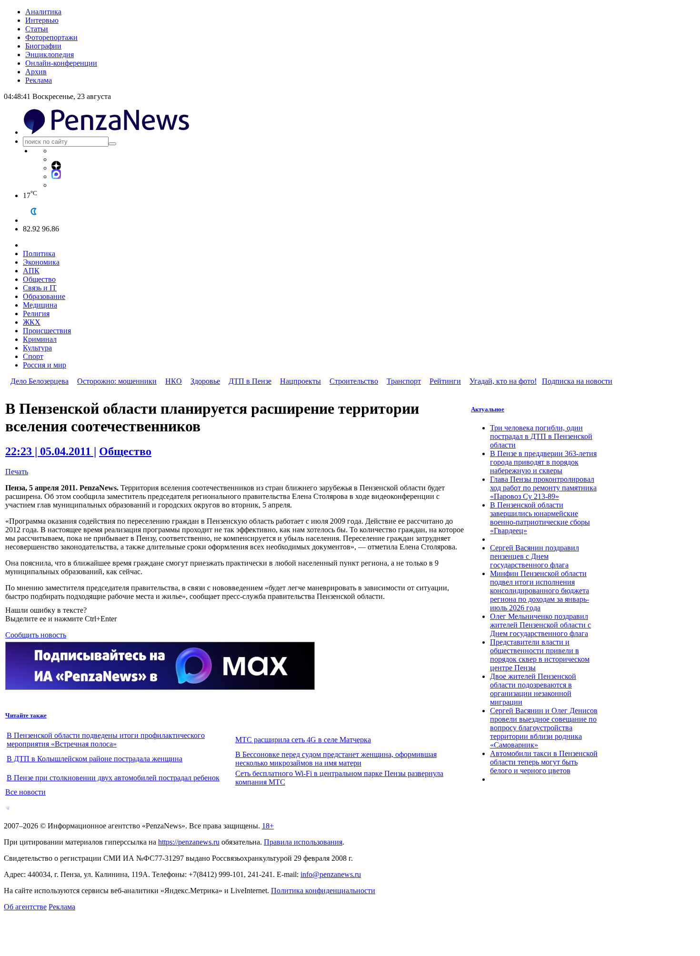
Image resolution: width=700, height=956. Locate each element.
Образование (44, 296)
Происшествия (47, 331)
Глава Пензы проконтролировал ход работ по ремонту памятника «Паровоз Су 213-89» (543, 487)
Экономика (41, 262)
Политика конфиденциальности (323, 890)
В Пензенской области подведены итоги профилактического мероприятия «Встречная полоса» (106, 739)
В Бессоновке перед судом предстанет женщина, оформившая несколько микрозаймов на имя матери (336, 758)
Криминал (40, 339)
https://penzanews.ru (189, 842)
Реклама (38, 80)
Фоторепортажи (51, 37)
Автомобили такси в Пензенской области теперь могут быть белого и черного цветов (544, 762)
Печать (16, 472)
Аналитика (43, 12)
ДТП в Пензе (250, 381)
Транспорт (404, 381)
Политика (39, 253)
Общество (39, 279)
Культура (37, 348)
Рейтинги (445, 381)
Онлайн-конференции (61, 63)
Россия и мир (44, 365)
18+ (268, 826)
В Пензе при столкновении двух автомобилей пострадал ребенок (113, 778)
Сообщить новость (35, 635)
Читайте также (26, 715)
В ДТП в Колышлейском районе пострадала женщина (94, 759)
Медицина (40, 305)
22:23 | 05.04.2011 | (50, 451)
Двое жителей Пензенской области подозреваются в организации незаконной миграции (533, 689)
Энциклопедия (49, 54)
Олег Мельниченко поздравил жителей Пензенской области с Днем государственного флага (540, 624)
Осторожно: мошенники (117, 381)
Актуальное (487, 409)
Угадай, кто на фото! (503, 381)
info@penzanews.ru (330, 874)
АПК (31, 271)
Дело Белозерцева (39, 381)
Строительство (354, 381)
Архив (36, 72)
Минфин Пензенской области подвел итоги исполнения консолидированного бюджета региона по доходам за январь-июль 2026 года (539, 590)
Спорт (33, 356)
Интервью (42, 20)
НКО (173, 381)
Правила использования (303, 842)
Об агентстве (25, 907)
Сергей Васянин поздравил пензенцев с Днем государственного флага (534, 556)
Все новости (25, 792)
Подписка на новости (577, 381)
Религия (36, 313)
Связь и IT (40, 288)
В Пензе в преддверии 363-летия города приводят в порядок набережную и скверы (543, 462)
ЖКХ (31, 322)
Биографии (43, 46)
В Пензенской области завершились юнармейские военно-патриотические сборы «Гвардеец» (540, 518)
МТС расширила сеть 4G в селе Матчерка (303, 740)
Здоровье (205, 381)
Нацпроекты (300, 381)
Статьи (36, 29)
